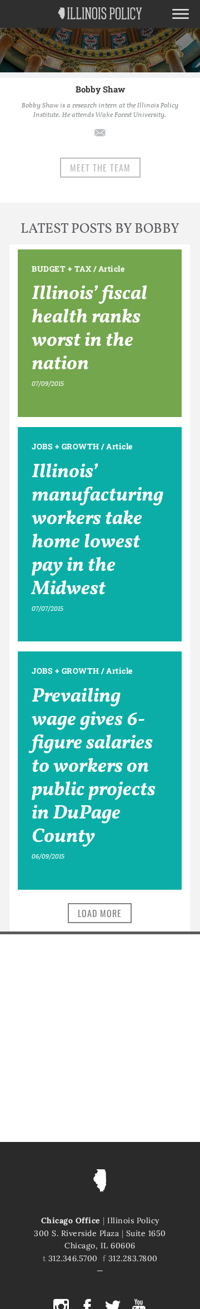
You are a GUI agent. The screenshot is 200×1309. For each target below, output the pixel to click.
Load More (100, 913)
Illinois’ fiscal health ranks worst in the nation (89, 329)
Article (111, 268)
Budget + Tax (61, 268)
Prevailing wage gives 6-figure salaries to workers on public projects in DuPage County (94, 766)
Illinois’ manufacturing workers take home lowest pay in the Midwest (97, 530)
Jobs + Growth (65, 446)
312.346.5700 (73, 1258)
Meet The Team (100, 167)
